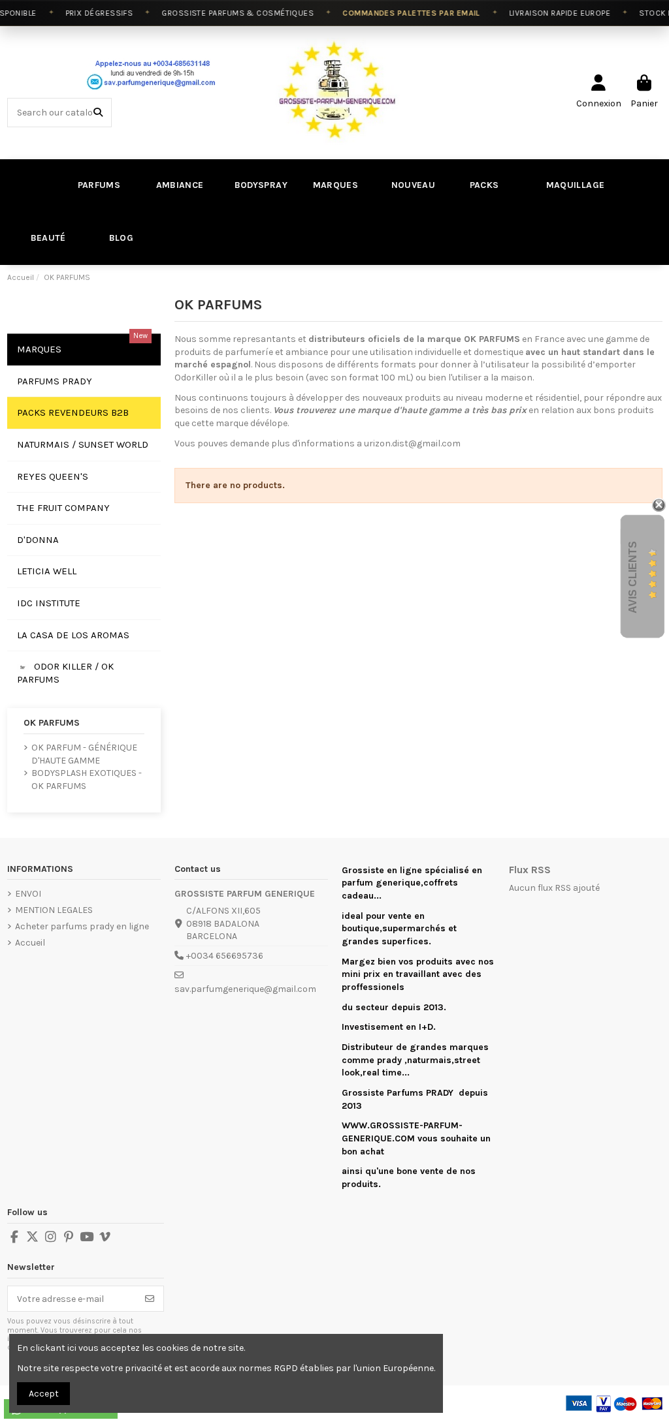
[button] (46, 238)
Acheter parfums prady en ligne (82, 926)
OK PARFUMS (52, 722)
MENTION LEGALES (54, 910)
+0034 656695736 (224, 955)
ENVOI (28, 893)
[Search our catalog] (98, 112)
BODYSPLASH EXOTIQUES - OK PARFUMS (86, 779)
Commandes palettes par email (403, 13)
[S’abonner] (149, 1298)
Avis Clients (632, 576)
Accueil (30, 942)
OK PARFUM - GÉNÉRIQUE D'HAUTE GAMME (84, 754)
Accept (44, 1393)
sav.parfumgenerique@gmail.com (245, 989)
